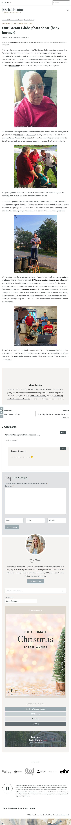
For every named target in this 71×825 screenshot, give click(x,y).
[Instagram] (5, 3)
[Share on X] (1, 412)
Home (5, 808)
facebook (30, 135)
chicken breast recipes (11, 412)
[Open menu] (67, 10)
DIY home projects (39, 280)
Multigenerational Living (23, 23)
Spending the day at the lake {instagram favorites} (53, 414)
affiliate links (13, 42)
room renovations (57, 280)
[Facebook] (2, 3)
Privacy (25, 808)
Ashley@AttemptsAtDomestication (20, 435)
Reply (63, 432)
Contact (32, 808)
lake (15, 356)
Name (8, 520)
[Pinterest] (8, 3)
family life (57, 56)
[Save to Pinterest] (1, 416)
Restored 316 (65, 815)
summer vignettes (30, 289)
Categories (9, 598)
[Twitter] (11, 3)
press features (62, 277)
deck (9, 359)
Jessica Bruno (8, 37)
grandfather (14, 65)
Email (29, 520)
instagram (19, 135)
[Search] (63, 591)
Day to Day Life (7, 23)
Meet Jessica (12, 808)
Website (51, 520)
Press (20, 808)
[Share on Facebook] (1, 408)
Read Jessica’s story (38, 396)
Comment (9, 486)
